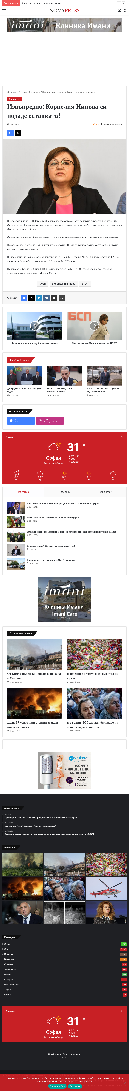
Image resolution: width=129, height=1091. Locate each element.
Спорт (7, 944)
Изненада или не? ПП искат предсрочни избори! (51, 545)
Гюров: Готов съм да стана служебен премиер (60, 390)
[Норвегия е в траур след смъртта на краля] (94, 654)
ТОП (86, 283)
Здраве (8, 989)
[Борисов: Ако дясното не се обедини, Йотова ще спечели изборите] (22, 912)
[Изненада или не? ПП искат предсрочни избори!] (16, 550)
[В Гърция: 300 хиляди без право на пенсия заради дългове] (94, 703)
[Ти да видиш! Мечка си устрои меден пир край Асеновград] (64, 912)
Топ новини (34, 92)
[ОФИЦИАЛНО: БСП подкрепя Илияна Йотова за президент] (106, 912)
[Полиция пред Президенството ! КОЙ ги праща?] (16, 564)
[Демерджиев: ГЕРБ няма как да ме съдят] (24, 375)
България (9, 959)
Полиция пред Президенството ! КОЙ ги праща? (51, 559)
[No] (125, 1082)
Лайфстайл (10, 969)
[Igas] (64, 24)
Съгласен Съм (57, 1086)
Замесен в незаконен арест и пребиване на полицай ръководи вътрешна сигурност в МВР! (71, 531)
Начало (13, 92)
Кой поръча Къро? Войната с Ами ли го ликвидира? (53, 517)
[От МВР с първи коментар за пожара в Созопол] (34, 654)
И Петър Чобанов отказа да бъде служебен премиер (103, 390)
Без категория (11, 984)
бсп (43, 283)
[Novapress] (64, 10)
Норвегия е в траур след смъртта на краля (43, 3)
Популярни (23, 491)
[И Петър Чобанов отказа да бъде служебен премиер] (104, 375)
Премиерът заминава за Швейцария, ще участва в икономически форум (63, 503)
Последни (64, 491)
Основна (8, 964)
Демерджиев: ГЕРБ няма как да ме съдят (24, 390)
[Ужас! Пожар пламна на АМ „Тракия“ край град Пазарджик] (22, 864)
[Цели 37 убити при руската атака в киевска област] (34, 703)
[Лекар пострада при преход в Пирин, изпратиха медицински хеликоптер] (106, 888)
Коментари (105, 491)
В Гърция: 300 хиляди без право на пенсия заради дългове (92, 724)
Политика (9, 954)
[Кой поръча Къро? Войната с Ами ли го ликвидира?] (16, 522)
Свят (6, 949)
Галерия (23, 92)
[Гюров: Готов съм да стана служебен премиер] (64, 375)
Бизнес (8, 974)
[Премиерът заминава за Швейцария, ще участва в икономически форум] (16, 508)
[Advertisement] (64, 62)
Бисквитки (75, 1086)
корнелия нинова (64, 283)
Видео (7, 994)
